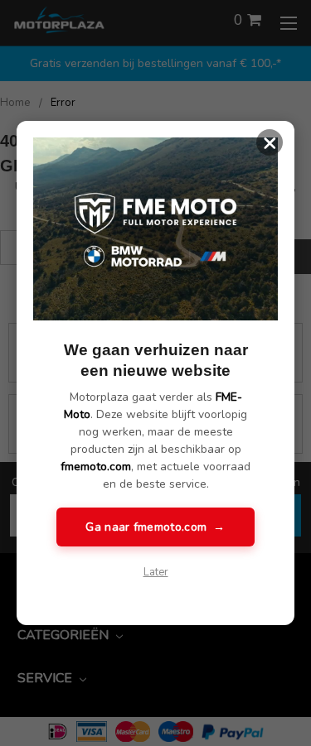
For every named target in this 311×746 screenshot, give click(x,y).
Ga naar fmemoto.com (155, 527)
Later (155, 572)
